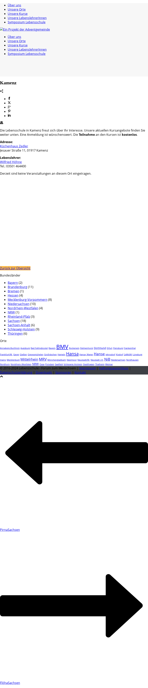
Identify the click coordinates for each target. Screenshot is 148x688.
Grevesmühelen (35, 354)
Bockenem (74, 348)
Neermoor (72, 360)
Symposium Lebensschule (26, 22)
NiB (107, 359)
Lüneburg (137, 354)
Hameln (61, 354)
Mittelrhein (29, 359)
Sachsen (14, 321)
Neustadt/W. (83, 360)
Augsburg (25, 348)
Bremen (13, 291)
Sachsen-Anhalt (19, 325)
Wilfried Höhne (11, 162)
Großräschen (50, 354)
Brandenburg (17, 287)
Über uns (14, 5)
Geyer (16, 354)
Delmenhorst (86, 348)
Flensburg (118, 348)
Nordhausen (132, 360)
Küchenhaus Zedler (14, 146)
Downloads (44, 372)
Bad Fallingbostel (39, 348)
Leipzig (128, 354)
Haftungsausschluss (113, 368)
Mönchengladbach (56, 360)
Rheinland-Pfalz (19, 316)
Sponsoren (63, 372)
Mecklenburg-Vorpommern (27, 299)
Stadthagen (88, 364)
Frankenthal (130, 348)
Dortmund (100, 348)
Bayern (13, 283)
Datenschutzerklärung (16, 372)
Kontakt (80, 372)
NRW (11, 312)
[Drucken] (1, 123)
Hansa (72, 354)
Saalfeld (59, 364)
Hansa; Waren (86, 354)
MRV (43, 359)
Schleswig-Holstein (21, 329)
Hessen (13, 295)
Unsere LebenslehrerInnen (27, 18)
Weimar (109, 364)
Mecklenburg (13, 360)
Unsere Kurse (18, 14)
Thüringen (15, 333)
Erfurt (109, 348)
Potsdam (49, 364)
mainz (3, 360)
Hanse (99, 353)
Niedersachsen (18, 304)
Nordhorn (5, 364)
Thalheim (99, 364)
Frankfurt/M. (6, 354)
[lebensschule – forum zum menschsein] (25, 29)
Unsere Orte (17, 9)
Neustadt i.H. (97, 360)
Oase (42, 364)
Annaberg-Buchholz (10, 348)
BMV (62, 347)
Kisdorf (119, 354)
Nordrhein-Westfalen (23, 308)
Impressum (87, 368)
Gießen (23, 354)
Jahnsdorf (110, 354)
